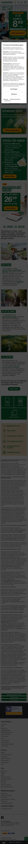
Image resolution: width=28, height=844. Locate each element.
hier (21, 84)
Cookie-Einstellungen (13, 45)
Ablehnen (14, 94)
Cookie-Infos (7, 100)
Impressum (5, 99)
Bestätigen (14, 89)
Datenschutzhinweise (15, 99)
